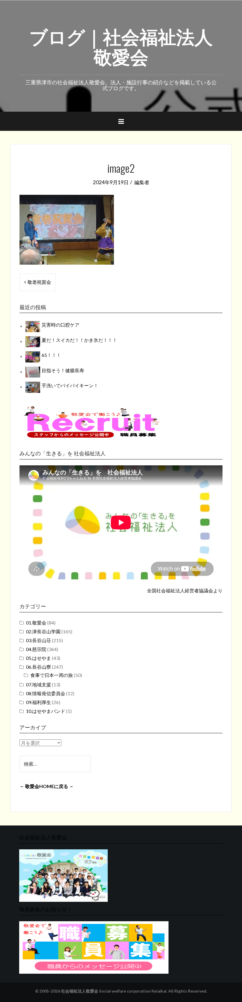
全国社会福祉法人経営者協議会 (180, 590)
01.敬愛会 (36, 622)
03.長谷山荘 (38, 640)
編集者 (141, 182)
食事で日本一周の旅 (51, 675)
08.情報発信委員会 (45, 693)
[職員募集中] (91, 422)
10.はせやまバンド (45, 711)
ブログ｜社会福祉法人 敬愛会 (121, 45)
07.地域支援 (38, 684)
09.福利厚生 (38, 702)
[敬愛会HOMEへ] (63, 875)
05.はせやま (38, 658)
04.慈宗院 (36, 649)
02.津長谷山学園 (43, 631)
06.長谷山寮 (38, 667)
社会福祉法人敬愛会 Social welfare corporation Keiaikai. (114, 991)
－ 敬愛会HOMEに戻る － (46, 786)
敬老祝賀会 (39, 282)
